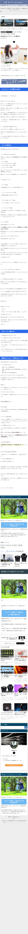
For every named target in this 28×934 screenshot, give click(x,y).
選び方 (3, 547)
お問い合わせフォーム (22, 5)
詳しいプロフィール (14, 765)
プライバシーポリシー (13, 5)
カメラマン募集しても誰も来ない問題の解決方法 (14, 525)
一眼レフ (19, 31)
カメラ (15, 31)
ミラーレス (9, 545)
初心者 (20, 545)
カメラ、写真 (3, 31)
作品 (7, 5)
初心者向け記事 (3, 5)
